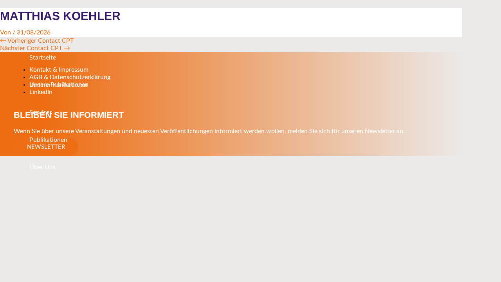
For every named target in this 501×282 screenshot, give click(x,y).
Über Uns (42, 167)
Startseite (42, 57)
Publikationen (48, 140)
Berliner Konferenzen (58, 85)
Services (40, 112)
